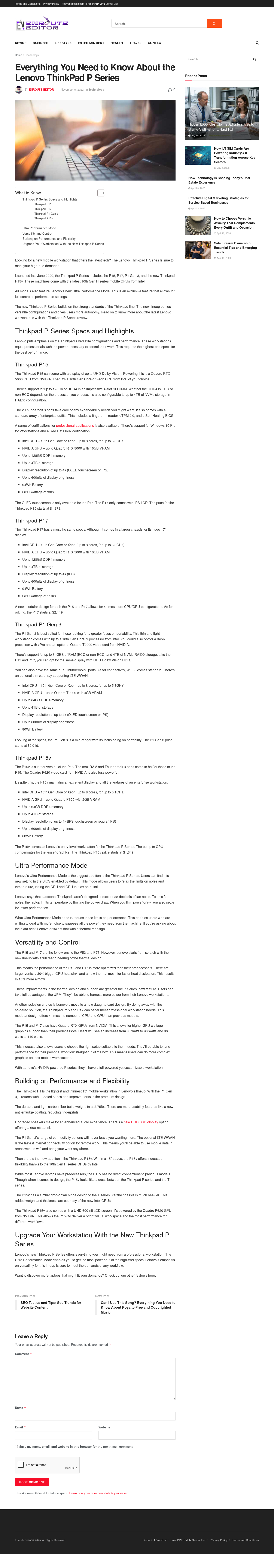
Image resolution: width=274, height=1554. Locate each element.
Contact (155, 43)
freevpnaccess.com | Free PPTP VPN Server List (90, 3)
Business (40, 43)
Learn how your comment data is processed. (99, 1493)
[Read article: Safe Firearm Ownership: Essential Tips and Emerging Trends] (198, 250)
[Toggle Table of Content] (99, 193)
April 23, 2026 (197, 188)
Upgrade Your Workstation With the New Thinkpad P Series (63, 243)
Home (18, 55)
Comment (23, 1354)
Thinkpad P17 (42, 209)
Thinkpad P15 (42, 204)
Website (104, 1427)
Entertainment (91, 43)
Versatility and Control (37, 233)
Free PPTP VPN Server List (188, 1540)
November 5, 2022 (72, 89)
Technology (32, 55)
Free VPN (160, 1540)
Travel (136, 43)
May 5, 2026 (222, 168)
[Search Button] (214, 23)
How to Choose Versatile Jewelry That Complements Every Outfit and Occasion (234, 223)
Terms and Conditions (27, 3)
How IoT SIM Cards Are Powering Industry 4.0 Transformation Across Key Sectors (234, 155)
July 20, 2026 (197, 135)
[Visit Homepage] (41, 23)
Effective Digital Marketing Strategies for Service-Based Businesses (218, 200)
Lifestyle (63, 43)
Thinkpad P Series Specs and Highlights (49, 199)
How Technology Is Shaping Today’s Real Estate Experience (219, 180)
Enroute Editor (41, 89)
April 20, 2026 (223, 233)
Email (20, 1427)
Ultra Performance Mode (39, 228)
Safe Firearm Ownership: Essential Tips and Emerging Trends (235, 247)
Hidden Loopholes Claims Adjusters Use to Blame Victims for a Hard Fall (221, 127)
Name (20, 1407)
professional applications (75, 425)
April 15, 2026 (223, 258)
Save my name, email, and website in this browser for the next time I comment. (76, 1446)
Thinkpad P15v (43, 218)
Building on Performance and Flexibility (49, 238)
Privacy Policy (51, 3)
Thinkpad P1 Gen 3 (46, 213)
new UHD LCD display (141, 1122)
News (19, 43)
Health (117, 43)
